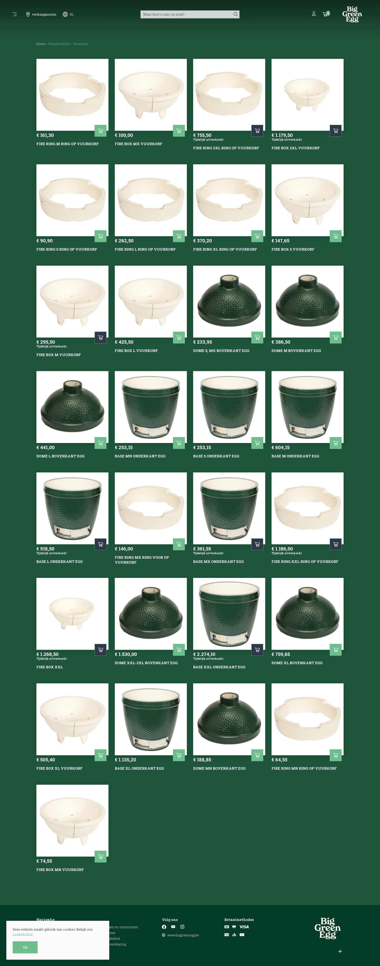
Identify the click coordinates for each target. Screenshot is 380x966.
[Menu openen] (15, 14)
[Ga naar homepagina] (352, 14)
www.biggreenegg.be (183, 935)
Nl (72, 14)
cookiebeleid (22, 934)
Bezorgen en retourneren (118, 927)
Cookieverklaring (112, 944)
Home (41, 44)
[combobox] (186, 14)
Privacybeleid (109, 938)
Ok (25, 947)
